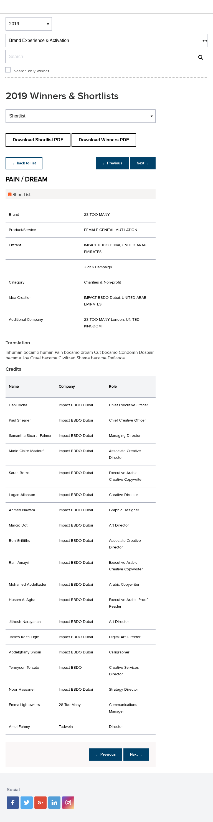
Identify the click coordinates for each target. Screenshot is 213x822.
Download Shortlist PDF (38, 139)
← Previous (112, 163)
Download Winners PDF (104, 139)
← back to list (24, 163)
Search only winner (31, 71)
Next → (143, 163)
